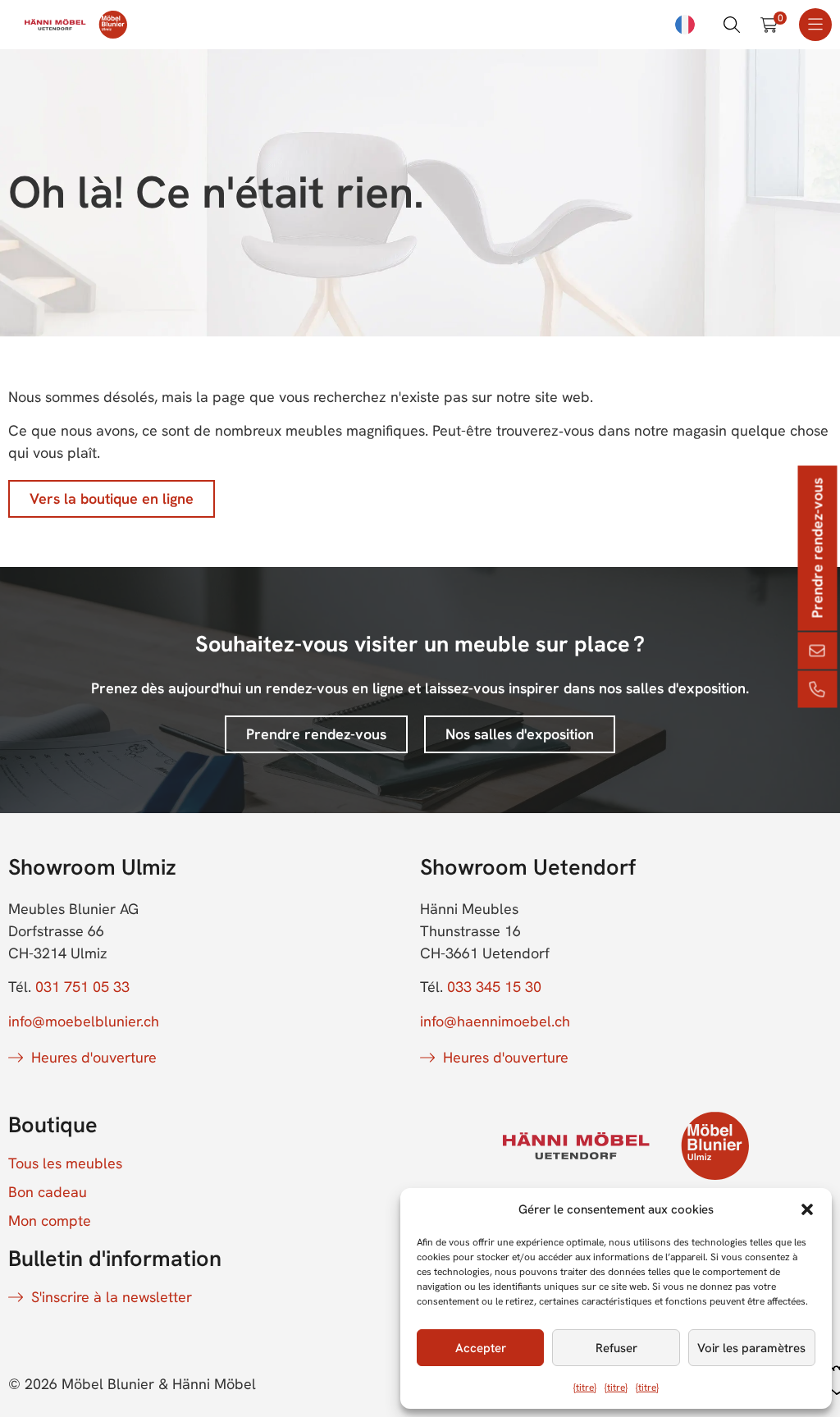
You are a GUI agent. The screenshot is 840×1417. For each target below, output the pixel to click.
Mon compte (49, 1221)
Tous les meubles (65, 1163)
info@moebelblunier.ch (83, 1021)
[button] (807, 1209)
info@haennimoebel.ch (495, 1021)
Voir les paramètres (751, 1348)
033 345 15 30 (494, 986)
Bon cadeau (47, 1192)
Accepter (480, 1348)
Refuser (616, 1348)
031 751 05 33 (82, 986)
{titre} (584, 1387)
